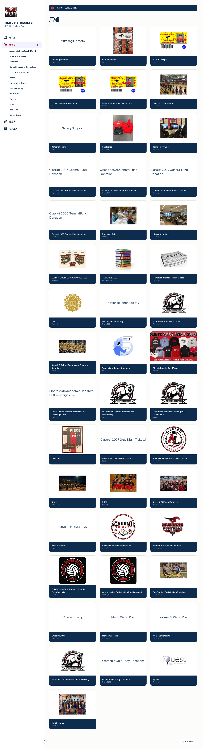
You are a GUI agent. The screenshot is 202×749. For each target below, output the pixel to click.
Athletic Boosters (17, 56)
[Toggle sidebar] (44, 741)
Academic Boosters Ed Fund (22, 51)
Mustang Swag (16, 88)
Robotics (13, 110)
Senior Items (15, 115)
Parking (12, 99)
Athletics (13, 62)
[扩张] (37, 44)
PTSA (11, 104)
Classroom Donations (19, 72)
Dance (12, 78)
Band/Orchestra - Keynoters (22, 67)
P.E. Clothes (15, 94)
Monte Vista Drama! (18, 83)
